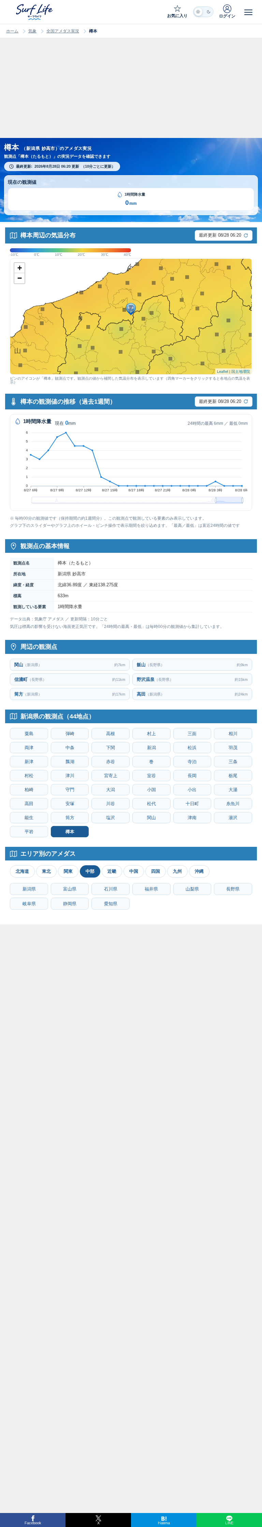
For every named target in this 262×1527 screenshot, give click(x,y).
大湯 (233, 789)
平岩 (29, 831)
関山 (151, 817)
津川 (70, 775)
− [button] (19, 278)
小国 (151, 789)
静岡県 (69, 903)
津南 (192, 817)
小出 (192, 789)
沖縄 (199, 871)
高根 (110, 733)
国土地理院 (240, 371)
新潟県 (29, 889)
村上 (151, 733)
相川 (233, 733)
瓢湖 (70, 761)
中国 (133, 871)
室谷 (151, 775)
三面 (192, 733)
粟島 (29, 733)
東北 (46, 871)
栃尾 (233, 775)
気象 (32, 31)
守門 (70, 789)
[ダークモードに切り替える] (203, 11)
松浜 (192, 747)
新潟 (151, 747)
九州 (177, 871)
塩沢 (110, 817)
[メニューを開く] (248, 11)
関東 (68, 871)
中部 (90, 871)
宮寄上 (110, 775)
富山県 (69, 889)
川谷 (110, 803)
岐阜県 (29, 903)
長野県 (232, 889)
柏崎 (29, 789)
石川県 (110, 889)
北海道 (22, 871)
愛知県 (110, 903)
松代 (151, 803)
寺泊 (192, 761)
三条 (233, 761)
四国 (155, 871)
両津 (29, 747)
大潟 (110, 789)
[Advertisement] (131, 94)
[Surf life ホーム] (35, 12)
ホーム (12, 31)
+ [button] (19, 268)
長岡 (192, 775)
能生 (29, 817)
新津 (29, 761)
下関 (110, 747)
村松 (29, 775)
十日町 (192, 803)
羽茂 (233, 747)
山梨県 (192, 889)
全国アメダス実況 (62, 31)
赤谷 (110, 761)
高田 (29, 803)
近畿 (111, 871)
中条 (70, 747)
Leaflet (222, 371)
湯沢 (233, 817)
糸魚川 (232, 803)
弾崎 (70, 733)
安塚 (70, 803)
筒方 (70, 817)
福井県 (151, 889)
